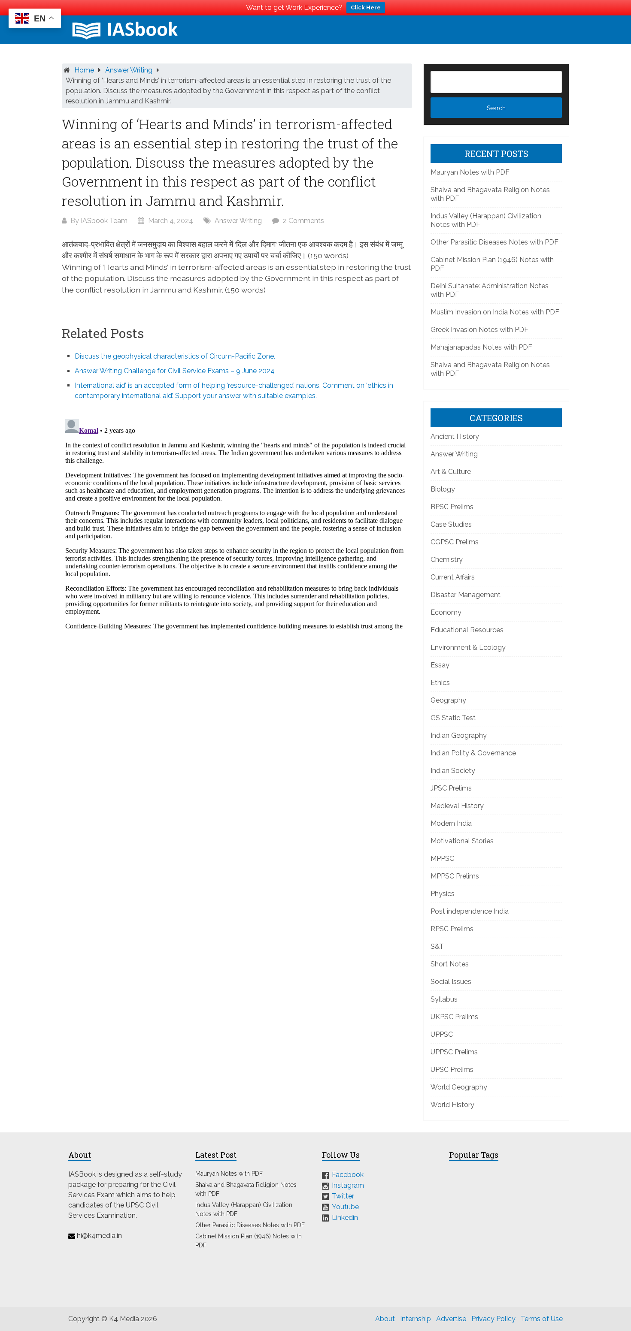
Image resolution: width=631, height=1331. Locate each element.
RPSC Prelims (452, 929)
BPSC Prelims (452, 507)
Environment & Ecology (468, 647)
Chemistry (447, 559)
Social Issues (451, 982)
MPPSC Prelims (455, 876)
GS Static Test (453, 718)
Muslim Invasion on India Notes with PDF (495, 312)
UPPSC (442, 1034)
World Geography (459, 1087)
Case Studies (451, 524)
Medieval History (457, 806)
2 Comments (303, 221)
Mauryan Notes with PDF (470, 172)
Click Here (366, 7)
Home (84, 70)
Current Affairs (453, 577)
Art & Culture (451, 472)
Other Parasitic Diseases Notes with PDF (494, 242)
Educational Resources (467, 630)
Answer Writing (128, 70)
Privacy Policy (493, 1319)
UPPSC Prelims (454, 1052)
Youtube (345, 1207)
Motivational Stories (462, 841)
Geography (448, 700)
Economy (446, 612)
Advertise (451, 1319)
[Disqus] (237, 523)
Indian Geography (459, 735)
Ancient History (455, 436)
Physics (443, 894)
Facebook (348, 1175)
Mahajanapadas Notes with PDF (481, 347)
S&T (437, 946)
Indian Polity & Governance (473, 753)
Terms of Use (542, 1319)
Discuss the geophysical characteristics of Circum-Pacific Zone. (175, 356)
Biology (443, 489)
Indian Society (453, 771)
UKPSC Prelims (454, 1017)
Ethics (440, 683)
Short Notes (450, 964)
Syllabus (444, 999)
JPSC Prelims (451, 788)
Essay (440, 665)
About (385, 1319)
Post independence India (470, 911)
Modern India (451, 823)
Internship (415, 1319)
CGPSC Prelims (455, 542)
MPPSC (442, 858)
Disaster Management (466, 595)
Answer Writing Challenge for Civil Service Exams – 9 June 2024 (175, 371)
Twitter (343, 1196)
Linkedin (345, 1217)
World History (452, 1105)
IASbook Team (104, 221)
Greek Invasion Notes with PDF (479, 330)
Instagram (348, 1185)
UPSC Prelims (452, 1069)
